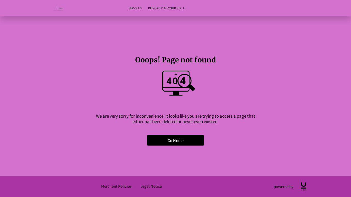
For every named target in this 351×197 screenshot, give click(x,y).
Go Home (175, 140)
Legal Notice (151, 186)
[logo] (303, 186)
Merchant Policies (116, 186)
